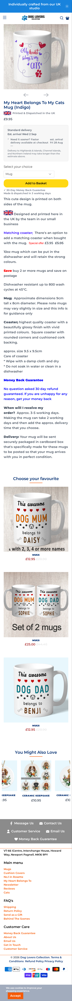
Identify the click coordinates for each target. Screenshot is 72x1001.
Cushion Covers (14, 873)
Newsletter (11, 884)
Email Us (9, 941)
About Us (10, 937)
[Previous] (26, 95)
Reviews (9, 888)
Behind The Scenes (17, 918)
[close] (67, 6)
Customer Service (16, 948)
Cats (7, 892)
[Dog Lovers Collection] (33, 18)
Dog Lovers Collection (35, 957)
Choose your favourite (36, 478)
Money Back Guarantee (19, 933)
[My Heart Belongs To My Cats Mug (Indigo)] (36, 56)
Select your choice (18, 167)
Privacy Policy (53, 961)
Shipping (10, 907)
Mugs (7, 869)
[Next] (46, 95)
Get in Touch (12, 945)
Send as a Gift (13, 914)
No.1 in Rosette (13, 877)
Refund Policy (34, 961)
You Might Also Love (36, 752)
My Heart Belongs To (17, 880)
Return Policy (13, 911)
